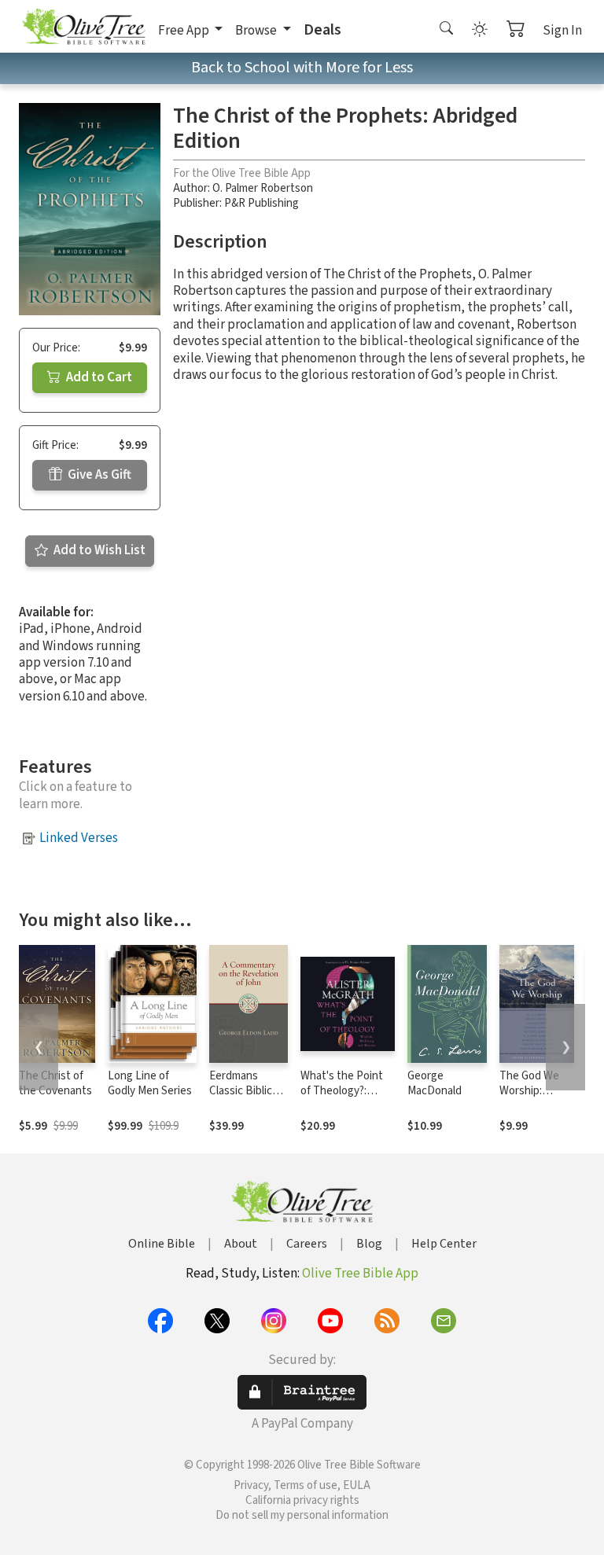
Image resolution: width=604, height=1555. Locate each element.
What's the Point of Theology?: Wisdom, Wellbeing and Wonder (346, 1098)
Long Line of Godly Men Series (150, 1083)
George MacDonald (434, 1083)
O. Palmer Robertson (262, 188)
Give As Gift (98, 474)
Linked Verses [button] (78, 838)
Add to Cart (98, 377)
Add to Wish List (98, 550)
